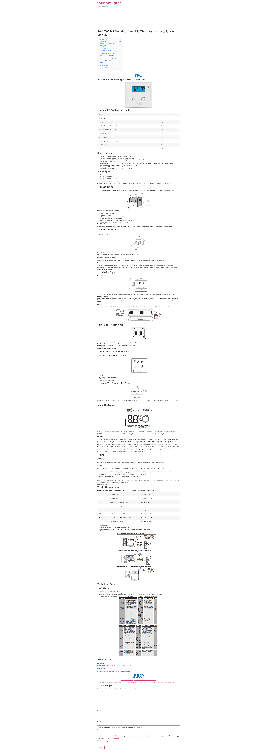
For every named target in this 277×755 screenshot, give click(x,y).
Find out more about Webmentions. (111, 738)
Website (99, 721)
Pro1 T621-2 (147, 682)
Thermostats (170, 682)
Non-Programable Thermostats (131, 682)
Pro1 (142, 682)
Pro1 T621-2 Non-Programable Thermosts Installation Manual (114, 666)
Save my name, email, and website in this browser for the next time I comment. (120, 727)
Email (98, 716)
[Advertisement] (138, 19)
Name (99, 710)
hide (106, 39)
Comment (100, 691)
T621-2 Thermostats (161, 682)
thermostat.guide (109, 3)
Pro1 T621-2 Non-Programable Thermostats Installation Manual (138, 680)
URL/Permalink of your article (105, 741)
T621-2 (153, 682)
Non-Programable (117, 682)
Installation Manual (107, 682)
